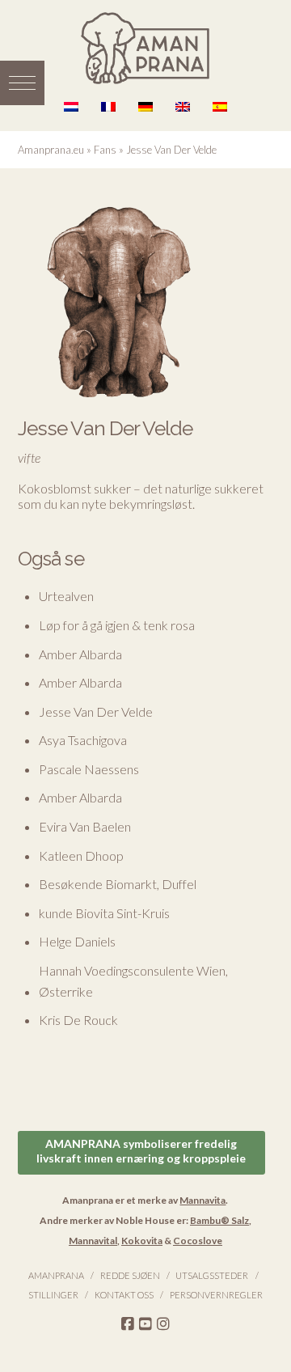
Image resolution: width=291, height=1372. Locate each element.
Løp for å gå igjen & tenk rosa (117, 625)
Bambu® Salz (219, 1220)
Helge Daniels (77, 941)
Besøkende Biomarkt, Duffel (117, 883)
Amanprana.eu (51, 149)
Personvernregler (216, 1294)
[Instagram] (163, 1324)
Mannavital (93, 1240)
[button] (22, 83)
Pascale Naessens (89, 769)
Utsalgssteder (211, 1275)
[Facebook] (127, 1324)
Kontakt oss (124, 1294)
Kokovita (141, 1240)
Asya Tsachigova (83, 739)
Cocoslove (197, 1240)
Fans (105, 149)
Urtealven (66, 595)
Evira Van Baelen (85, 826)
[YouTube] (145, 1324)
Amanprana (56, 1275)
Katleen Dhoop (81, 855)
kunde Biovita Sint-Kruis (104, 913)
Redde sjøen (130, 1275)
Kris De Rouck (78, 1019)
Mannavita (202, 1200)
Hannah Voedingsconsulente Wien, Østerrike (133, 981)
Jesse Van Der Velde (96, 711)
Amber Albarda (80, 654)
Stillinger (53, 1294)
